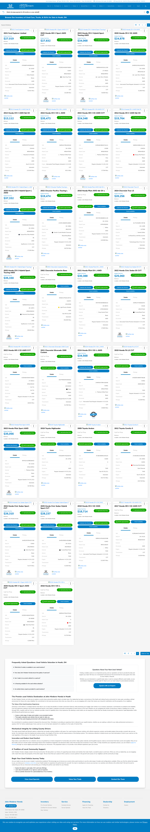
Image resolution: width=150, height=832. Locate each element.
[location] (94, 1)
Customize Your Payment (11, 50)
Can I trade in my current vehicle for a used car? (27, 678)
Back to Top (145, 653)
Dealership (107, 802)
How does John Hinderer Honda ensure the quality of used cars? (32, 673)
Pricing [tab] (24, 60)
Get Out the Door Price (29, 37)
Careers (126, 805)
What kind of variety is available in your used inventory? (30, 667)
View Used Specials (32, 779)
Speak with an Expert (107, 686)
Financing (86, 802)
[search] (145, 6)
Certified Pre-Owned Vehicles (49, 807)
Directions (106, 807)
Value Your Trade (75, 779)
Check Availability (19, 53)
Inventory (45, 802)
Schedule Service (66, 805)
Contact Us (12, 806)
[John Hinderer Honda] (20, 6)
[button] (33, 31)
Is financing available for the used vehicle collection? (29, 683)
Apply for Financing (87, 805)
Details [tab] (15, 60)
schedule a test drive (30, 763)
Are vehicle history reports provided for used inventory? (30, 689)
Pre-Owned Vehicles (46, 805)
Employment (129, 802)
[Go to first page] (136, 25)
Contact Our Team (118, 779)
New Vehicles (44, 810)
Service (65, 802)
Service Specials (66, 807)
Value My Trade (86, 807)
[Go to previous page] (139, 25)
